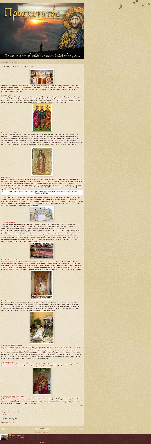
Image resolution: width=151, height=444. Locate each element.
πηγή (81, 405)
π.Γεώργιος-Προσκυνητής (18, 435)
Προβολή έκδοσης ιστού (42, 432)
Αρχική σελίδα (42, 428)
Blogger (44, 442)
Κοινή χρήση (5, 414)
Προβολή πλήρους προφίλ (16, 437)
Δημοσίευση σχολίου (8, 422)
